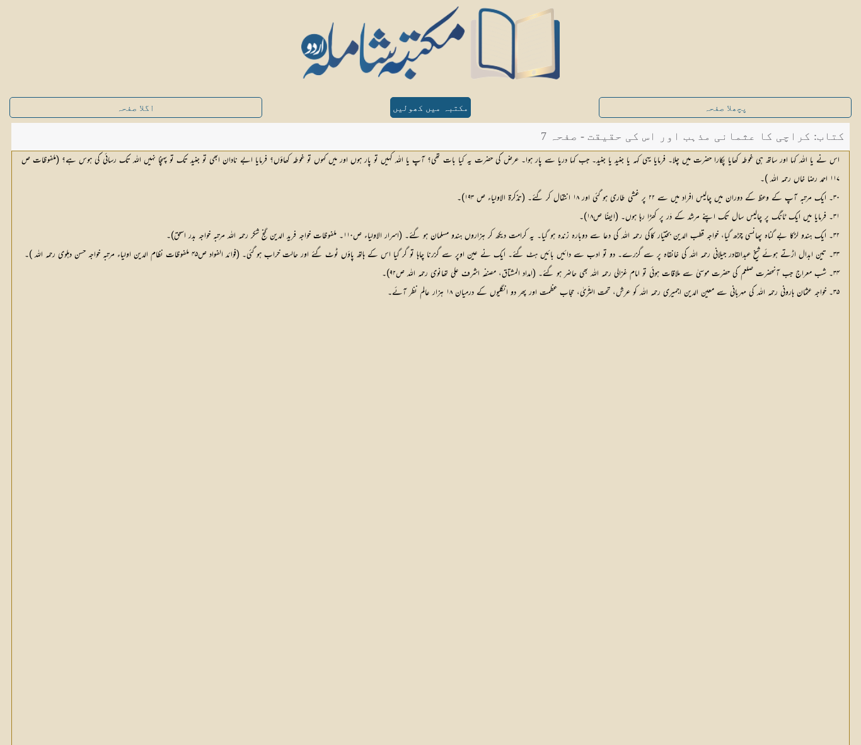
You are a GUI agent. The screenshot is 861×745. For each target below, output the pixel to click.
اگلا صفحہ (135, 108)
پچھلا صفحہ (725, 108)
